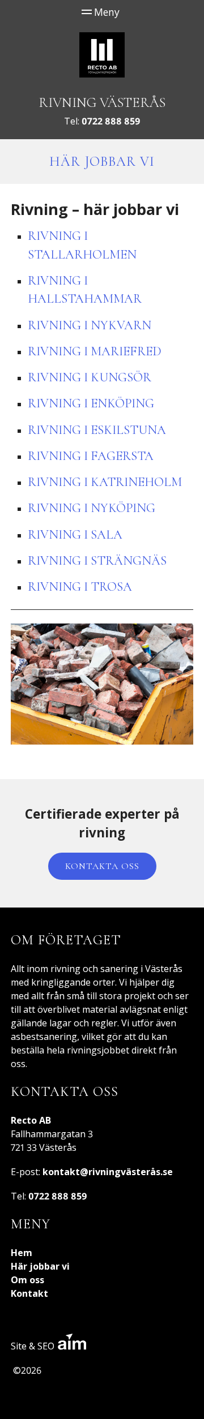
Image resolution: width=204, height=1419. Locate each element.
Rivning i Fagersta (91, 455)
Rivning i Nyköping (91, 507)
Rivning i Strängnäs (97, 560)
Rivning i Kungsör (89, 377)
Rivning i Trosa (80, 586)
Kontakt (29, 1293)
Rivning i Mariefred (95, 351)
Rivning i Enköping (91, 403)
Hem (21, 1252)
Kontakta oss (102, 866)
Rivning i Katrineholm (105, 481)
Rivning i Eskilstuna (97, 429)
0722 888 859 (111, 121)
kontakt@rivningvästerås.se (107, 1172)
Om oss (27, 1280)
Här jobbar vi (40, 1266)
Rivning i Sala (75, 534)
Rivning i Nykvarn (89, 325)
